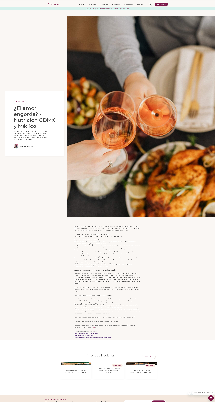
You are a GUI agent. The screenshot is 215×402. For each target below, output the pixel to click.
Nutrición (20, 102)
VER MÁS (148, 356)
